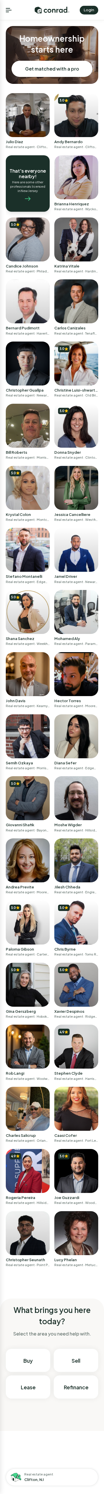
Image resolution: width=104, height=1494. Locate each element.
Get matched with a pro (52, 69)
